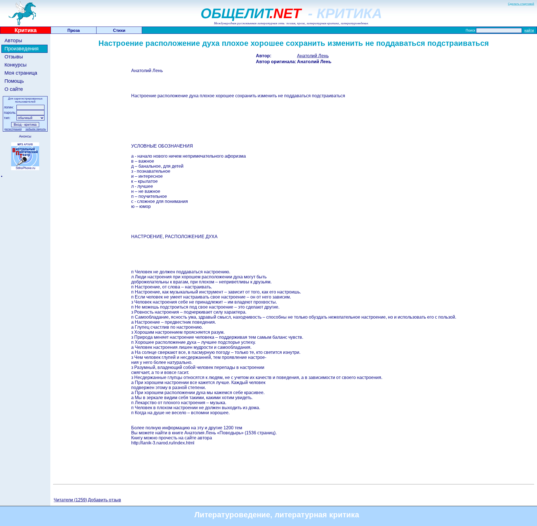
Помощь (14, 81)
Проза (73, 30)
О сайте (13, 89)
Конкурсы (15, 65)
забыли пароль (35, 129)
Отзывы (13, 57)
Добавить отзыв (104, 499)
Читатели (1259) (70, 499)
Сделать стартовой (521, 3)
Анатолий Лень (313, 55)
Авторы (13, 40)
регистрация (13, 129)
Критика (26, 30)
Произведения (21, 48)
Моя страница (20, 73)
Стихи (119, 30)
